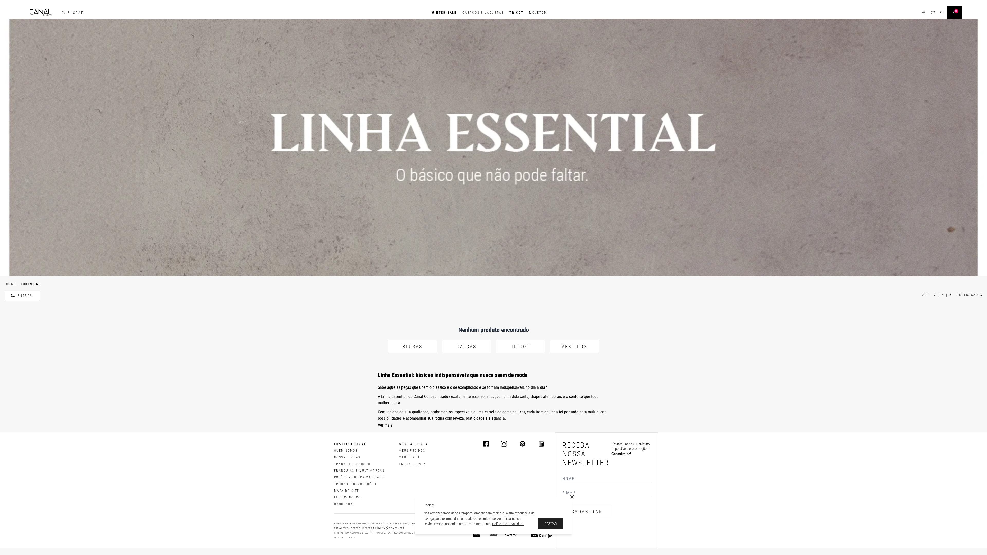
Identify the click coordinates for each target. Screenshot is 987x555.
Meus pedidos (412, 450)
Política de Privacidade (508, 524)
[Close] (572, 497)
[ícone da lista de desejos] (933, 12)
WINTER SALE (444, 12)
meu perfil (409, 457)
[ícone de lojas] (924, 13)
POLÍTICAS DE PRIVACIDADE (359, 477)
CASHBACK (343, 504)
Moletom (538, 12)
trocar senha (412, 464)
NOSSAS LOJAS (347, 457)
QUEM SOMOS (346, 450)
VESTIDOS (574, 346)
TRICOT (516, 12)
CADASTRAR (586, 511)
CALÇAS (466, 346)
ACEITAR (551, 524)
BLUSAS (413, 346)
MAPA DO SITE (346, 491)
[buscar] (63, 12)
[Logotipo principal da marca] (41, 12)
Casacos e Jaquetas (483, 12)
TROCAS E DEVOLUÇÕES (355, 484)
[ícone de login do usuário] (941, 12)
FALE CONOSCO (347, 497)
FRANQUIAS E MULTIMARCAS (359, 471)
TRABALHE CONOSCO (352, 464)
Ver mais (385, 425)
